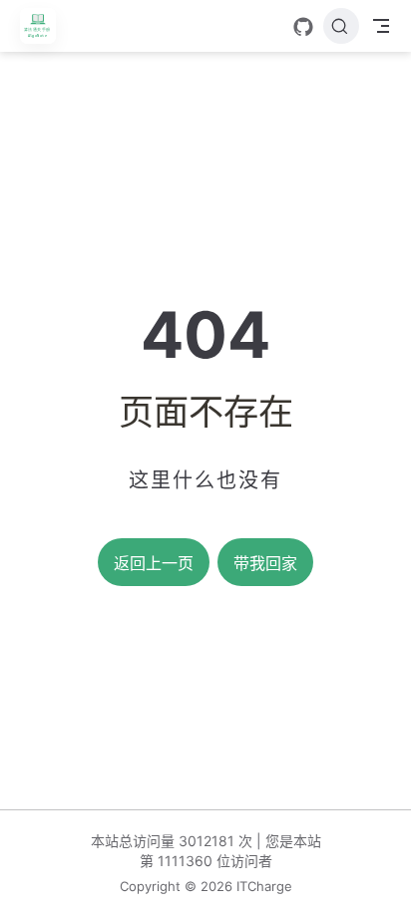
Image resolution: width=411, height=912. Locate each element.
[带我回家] (44, 26)
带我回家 (265, 563)
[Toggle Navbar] (381, 26)
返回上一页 (154, 563)
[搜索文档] (341, 26)
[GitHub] (303, 27)
